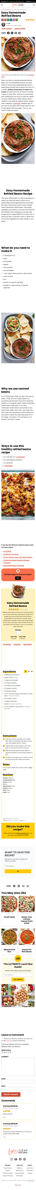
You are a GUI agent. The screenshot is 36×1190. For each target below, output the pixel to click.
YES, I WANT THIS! (18, 604)
